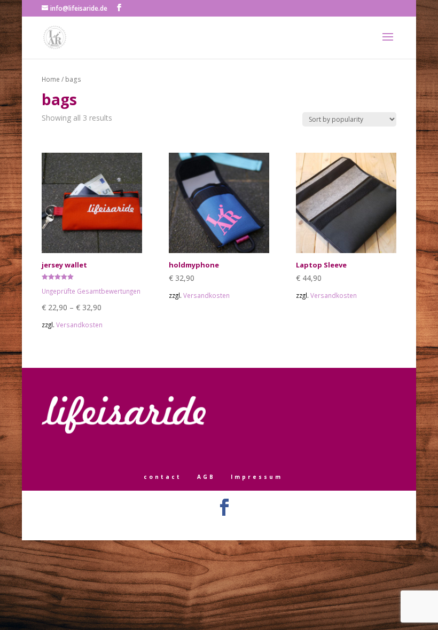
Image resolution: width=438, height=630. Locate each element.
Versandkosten (79, 324)
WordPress (271, 526)
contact (163, 477)
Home (51, 79)
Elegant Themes (203, 526)
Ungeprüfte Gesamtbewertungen (91, 291)
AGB (206, 477)
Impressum (257, 477)
